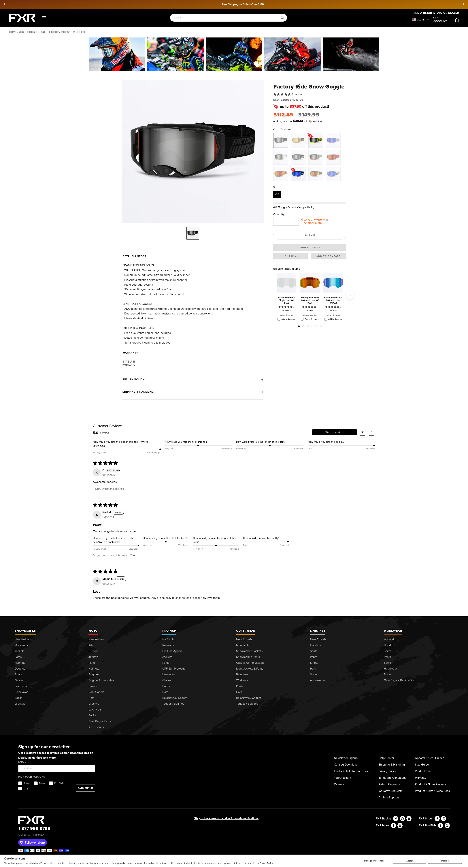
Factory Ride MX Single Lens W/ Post (286, 300)
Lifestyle (20, 704)
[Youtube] (409, 818)
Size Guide (422, 764)
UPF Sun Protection (174, 668)
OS (277, 194)
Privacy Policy (266, 863)
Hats (91, 698)
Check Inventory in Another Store (316, 221)
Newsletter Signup (346, 758)
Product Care (423, 771)
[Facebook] (395, 818)
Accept (409, 860)
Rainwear (168, 645)
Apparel (389, 639)
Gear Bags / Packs (99, 721)
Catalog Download (346, 764)
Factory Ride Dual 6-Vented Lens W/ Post (310, 300)
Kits (90, 645)
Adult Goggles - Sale (33, 32)
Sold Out (310, 235)
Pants (18, 657)
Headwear (390, 668)
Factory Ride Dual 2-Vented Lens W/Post (333, 300)
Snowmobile (25, 631)
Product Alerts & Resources (432, 791)
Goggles (20, 668)
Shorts (314, 663)
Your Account (342, 778)
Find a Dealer (310, 247)
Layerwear (21, 686)
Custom (93, 651)
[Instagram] (402, 818)
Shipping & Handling (138, 392)
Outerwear (245, 631)
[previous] (5, 4)
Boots (18, 674)
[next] (463, 4)
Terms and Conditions (392, 778)
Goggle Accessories (101, 680)
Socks (18, 698)
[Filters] (362, 432)
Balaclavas (21, 692)
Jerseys (93, 657)
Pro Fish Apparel (172, 651)
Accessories (96, 727)
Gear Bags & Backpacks (399, 680)
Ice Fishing (169, 639)
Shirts (313, 651)
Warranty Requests (390, 791)
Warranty (420, 778)
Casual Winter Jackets (250, 663)
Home (12, 32)
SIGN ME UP (85, 788)
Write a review (334, 432)
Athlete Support (389, 797)
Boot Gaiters (96, 692)
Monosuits (21, 645)
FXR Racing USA (35, 834)
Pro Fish (169, 631)
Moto (93, 631)
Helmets (20, 663)
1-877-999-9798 (34, 828)
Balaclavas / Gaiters (174, 698)
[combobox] (226, 18)
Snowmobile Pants (248, 657)
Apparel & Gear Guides (429, 758)
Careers (339, 784)
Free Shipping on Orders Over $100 (234, 4)
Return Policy (133, 379)
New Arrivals (23, 639)
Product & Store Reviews (430, 784)
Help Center (386, 758)
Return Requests (389, 784)
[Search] (282, 18)
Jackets (19, 651)
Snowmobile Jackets (249, 651)
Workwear (242, 680)
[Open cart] (457, 20)
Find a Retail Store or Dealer (352, 771)
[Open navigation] (44, 17)
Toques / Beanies (173, 704)
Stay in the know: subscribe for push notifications (226, 818)
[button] (282, 94)
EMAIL (22, 762)
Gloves (19, 680)
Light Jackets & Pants (249, 668)
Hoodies (315, 645)
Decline (445, 860)
